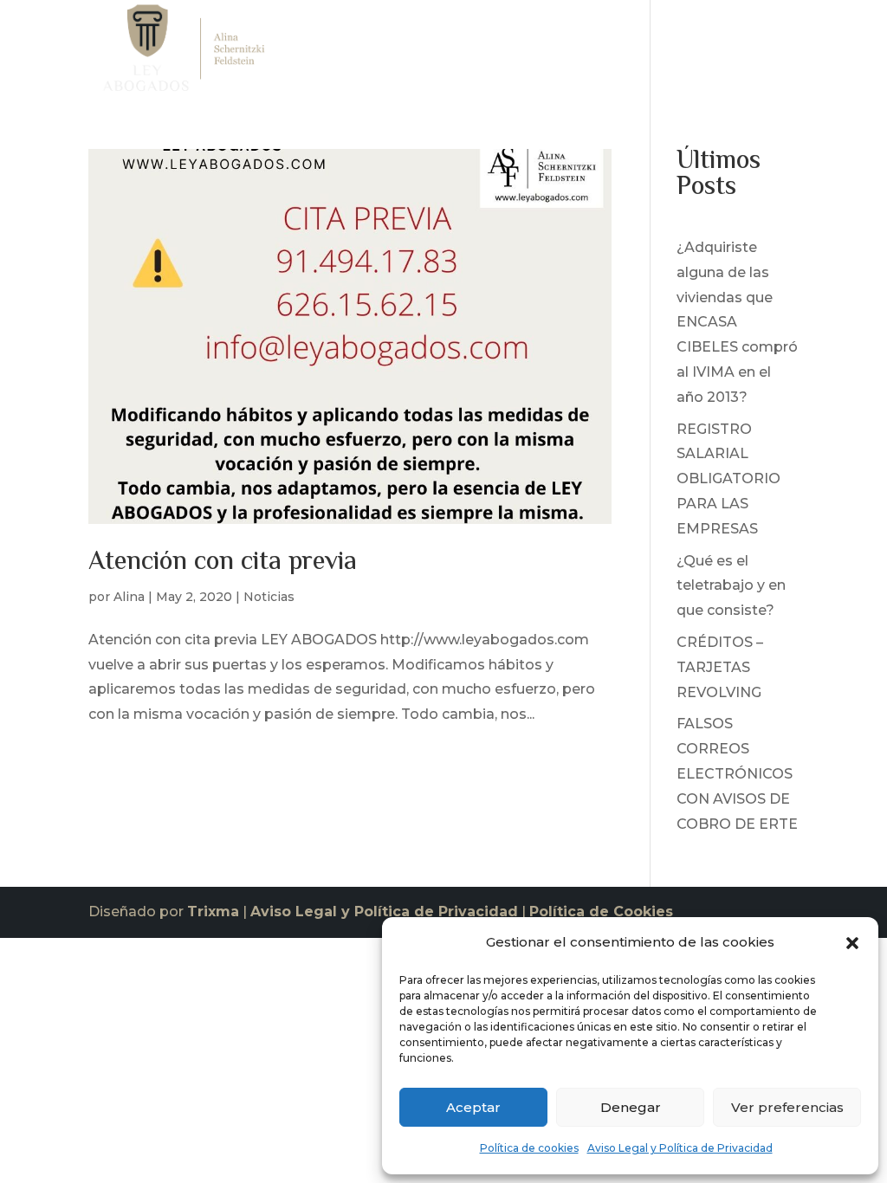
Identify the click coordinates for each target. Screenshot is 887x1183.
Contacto (766, 52)
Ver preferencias (787, 1107)
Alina (129, 596)
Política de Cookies (601, 911)
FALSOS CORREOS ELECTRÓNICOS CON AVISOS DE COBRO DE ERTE (737, 773)
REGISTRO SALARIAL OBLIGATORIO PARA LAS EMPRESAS (728, 479)
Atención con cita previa (222, 562)
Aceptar (473, 1107)
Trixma (213, 911)
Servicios (590, 52)
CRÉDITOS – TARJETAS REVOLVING (720, 667)
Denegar (630, 1107)
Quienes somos (487, 52)
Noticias (686, 52)
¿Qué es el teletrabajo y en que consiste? (731, 586)
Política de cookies (529, 1147)
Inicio (396, 52)
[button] (852, 943)
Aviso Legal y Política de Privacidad (680, 1147)
